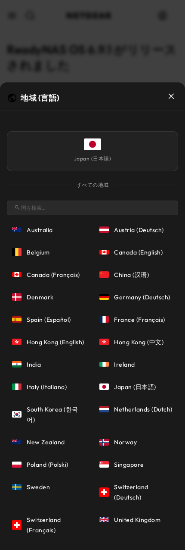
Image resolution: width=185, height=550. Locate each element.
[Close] (171, 96)
